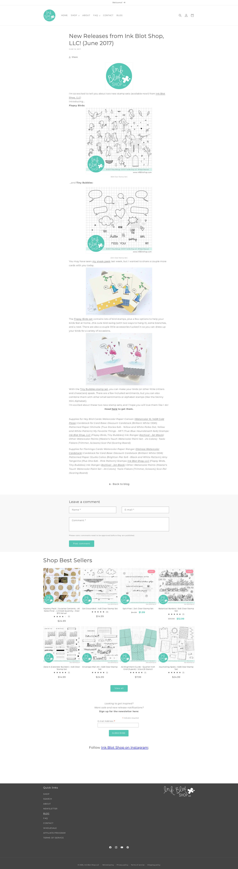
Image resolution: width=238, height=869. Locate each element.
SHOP (46, 794)
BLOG (46, 813)
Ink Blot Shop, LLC (80, 435)
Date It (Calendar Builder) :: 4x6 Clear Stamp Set (62, 668)
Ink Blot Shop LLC (91, 865)
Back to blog (121, 484)
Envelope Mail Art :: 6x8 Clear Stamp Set (100, 668)
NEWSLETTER (50, 808)
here (114, 409)
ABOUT (47, 804)
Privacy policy (122, 865)
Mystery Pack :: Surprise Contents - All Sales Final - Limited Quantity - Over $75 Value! (62, 610)
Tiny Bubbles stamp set (94, 389)
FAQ (45, 818)
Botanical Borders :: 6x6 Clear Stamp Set (176, 609)
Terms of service (138, 865)
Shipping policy (153, 865)
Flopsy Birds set (83, 319)
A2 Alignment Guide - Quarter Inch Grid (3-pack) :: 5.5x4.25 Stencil (138, 668)
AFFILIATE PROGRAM (54, 833)
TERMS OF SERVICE (53, 837)
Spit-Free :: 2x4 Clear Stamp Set (138, 608)
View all (119, 688)
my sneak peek (101, 261)
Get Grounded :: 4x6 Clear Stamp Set (100, 608)
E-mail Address (106, 721)
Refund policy (108, 865)
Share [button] (75, 57)
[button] (75, 15)
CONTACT (48, 823)
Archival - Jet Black (151, 435)
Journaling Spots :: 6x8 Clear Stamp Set (176, 668)
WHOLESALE (50, 828)
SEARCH (47, 799)
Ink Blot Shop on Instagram (124, 748)
